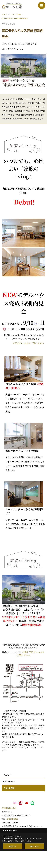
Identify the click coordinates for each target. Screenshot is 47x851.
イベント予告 (9, 781)
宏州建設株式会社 (9, 808)
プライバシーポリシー (26, 838)
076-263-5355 (12, 819)
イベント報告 (9, 788)
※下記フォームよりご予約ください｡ (29, 343)
